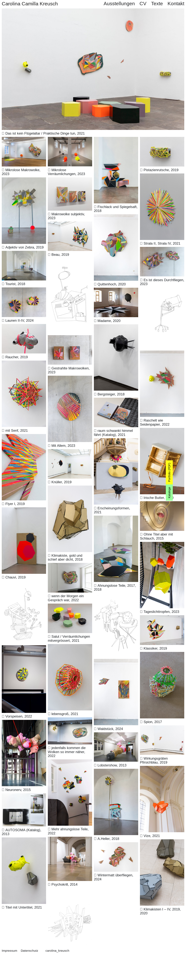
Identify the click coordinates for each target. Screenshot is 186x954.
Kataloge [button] (169, 492)
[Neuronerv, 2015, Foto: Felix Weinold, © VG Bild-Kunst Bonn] (24, 722)
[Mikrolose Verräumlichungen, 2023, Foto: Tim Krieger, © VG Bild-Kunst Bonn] (70, 139)
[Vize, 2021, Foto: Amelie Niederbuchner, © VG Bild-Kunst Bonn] (162, 768)
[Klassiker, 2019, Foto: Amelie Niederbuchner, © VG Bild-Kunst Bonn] (162, 618)
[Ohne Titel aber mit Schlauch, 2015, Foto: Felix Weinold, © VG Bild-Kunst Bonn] (162, 504)
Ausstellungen (119, 3)
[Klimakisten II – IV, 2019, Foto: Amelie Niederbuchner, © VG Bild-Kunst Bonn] (162, 842)
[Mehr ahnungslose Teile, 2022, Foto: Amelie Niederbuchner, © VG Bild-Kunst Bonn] (70, 762)
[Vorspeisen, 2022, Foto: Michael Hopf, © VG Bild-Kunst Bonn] (24, 648)
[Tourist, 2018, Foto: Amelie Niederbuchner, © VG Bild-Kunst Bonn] (24, 253)
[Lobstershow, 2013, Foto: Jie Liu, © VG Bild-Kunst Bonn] (116, 735)
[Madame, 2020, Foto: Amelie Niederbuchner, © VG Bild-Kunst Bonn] (116, 290)
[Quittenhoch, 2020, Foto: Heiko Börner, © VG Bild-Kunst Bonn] (116, 217)
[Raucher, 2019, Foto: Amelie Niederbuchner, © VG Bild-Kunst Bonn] (24, 326)
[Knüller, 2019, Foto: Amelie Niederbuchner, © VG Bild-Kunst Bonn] (70, 452)
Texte (157, 3)
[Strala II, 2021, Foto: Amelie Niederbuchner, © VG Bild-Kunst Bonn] (162, 176)
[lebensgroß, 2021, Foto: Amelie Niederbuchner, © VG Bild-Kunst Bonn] (70, 647)
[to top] (176, 943)
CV (143, 3)
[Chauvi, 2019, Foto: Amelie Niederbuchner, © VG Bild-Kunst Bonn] (24, 510)
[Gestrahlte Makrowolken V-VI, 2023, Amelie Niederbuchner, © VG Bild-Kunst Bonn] (70, 338)
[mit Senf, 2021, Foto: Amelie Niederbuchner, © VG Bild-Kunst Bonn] (24, 363)
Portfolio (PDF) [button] (169, 472)
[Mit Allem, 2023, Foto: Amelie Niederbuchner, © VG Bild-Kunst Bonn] (70, 378)
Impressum (9, 950)
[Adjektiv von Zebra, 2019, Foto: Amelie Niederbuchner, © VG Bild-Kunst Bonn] (24, 180)
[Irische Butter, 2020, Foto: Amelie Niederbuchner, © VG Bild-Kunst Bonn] (162, 430)
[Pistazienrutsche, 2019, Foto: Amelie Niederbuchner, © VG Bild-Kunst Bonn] (162, 139)
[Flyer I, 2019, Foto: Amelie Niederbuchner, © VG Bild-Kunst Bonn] (24, 437)
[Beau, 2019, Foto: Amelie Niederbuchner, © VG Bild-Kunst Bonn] (70, 224)
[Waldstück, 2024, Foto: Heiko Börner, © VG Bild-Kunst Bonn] (116, 661)
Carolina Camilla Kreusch (30, 3)
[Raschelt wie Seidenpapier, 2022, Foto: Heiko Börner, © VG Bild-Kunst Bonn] (162, 353)
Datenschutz (29, 950)
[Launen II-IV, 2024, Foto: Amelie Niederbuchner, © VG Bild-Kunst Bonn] (24, 290)
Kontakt (176, 3)
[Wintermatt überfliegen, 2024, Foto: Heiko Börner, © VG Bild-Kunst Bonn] (116, 845)
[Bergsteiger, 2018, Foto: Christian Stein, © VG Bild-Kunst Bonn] (116, 327)
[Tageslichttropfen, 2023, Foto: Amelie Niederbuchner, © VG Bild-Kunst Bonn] (162, 544)
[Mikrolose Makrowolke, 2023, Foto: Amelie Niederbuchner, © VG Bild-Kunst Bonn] (24, 139)
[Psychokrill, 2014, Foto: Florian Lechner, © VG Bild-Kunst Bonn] (70, 839)
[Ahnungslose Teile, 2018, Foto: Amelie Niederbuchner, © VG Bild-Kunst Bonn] (116, 518)
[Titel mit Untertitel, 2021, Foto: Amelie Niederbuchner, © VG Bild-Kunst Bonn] (24, 840)
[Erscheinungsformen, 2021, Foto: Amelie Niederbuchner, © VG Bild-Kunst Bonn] (116, 441)
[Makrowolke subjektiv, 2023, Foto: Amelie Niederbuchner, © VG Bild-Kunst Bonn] (70, 180)
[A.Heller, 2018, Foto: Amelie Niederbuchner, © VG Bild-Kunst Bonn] (116, 771)
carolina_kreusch (57, 950)
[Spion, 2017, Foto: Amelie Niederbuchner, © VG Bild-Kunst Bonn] (162, 654)
